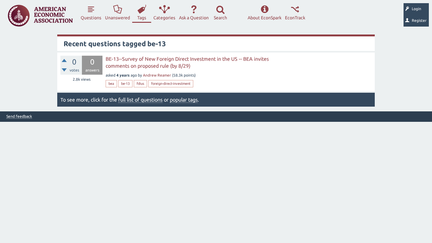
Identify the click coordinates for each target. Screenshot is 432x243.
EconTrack (295, 17)
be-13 (125, 83)
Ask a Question (194, 17)
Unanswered (117, 17)
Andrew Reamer (157, 75)
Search (220, 17)
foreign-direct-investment (170, 83)
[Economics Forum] (40, 15)
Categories (164, 17)
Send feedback (19, 116)
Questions (91, 17)
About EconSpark (264, 17)
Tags (141, 17)
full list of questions (140, 100)
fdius (140, 83)
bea (111, 83)
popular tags (184, 100)
